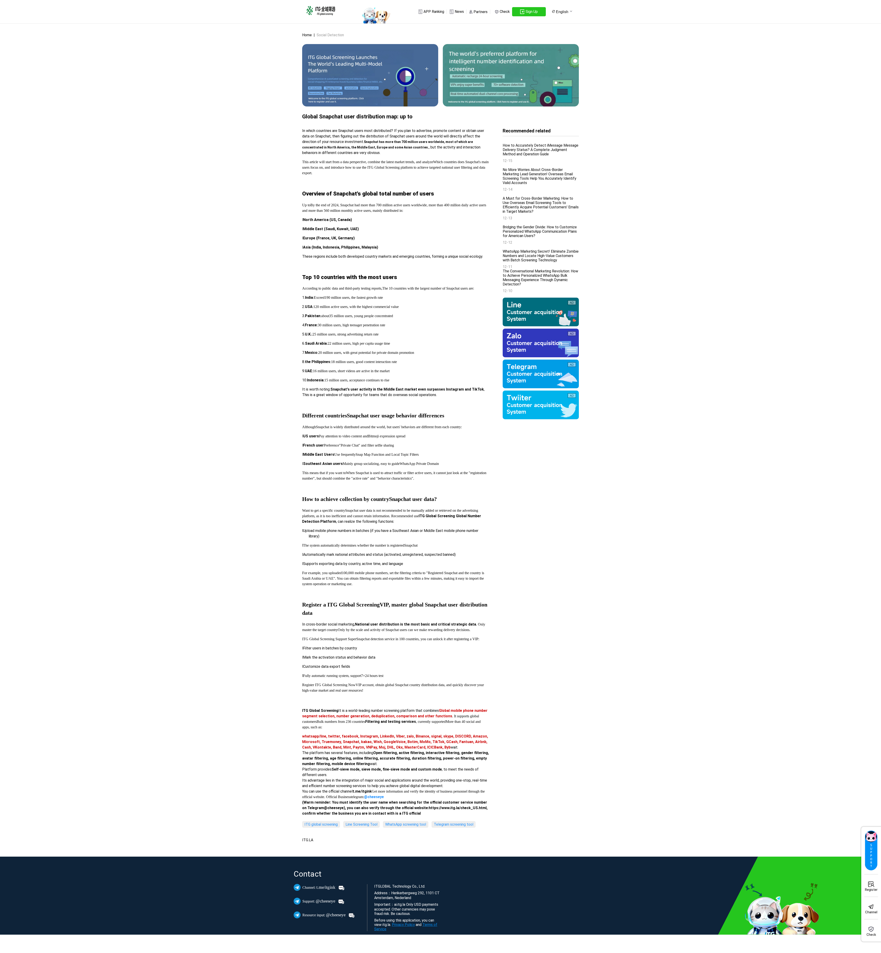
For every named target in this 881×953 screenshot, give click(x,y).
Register (871, 890)
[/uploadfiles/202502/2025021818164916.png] (541, 374)
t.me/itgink (319, 887)
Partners (481, 12)
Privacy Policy (403, 924)
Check (505, 11)
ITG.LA (307, 840)
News (459, 11)
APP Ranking (434, 11)
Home (307, 35)
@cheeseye (319, 901)
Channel (871, 912)
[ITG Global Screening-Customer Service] (871, 850)
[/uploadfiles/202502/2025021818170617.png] (541, 312)
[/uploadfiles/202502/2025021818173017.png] (541, 405)
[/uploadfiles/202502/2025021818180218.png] (541, 343)
